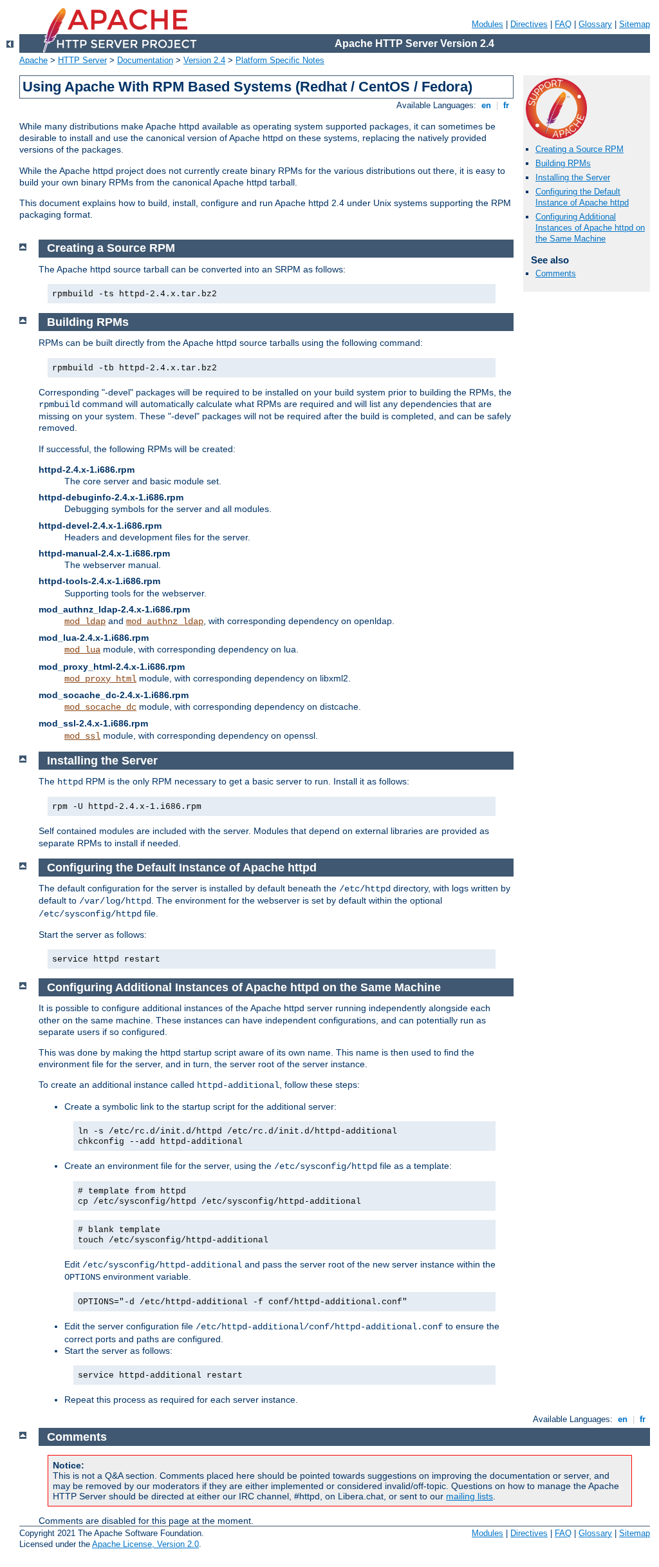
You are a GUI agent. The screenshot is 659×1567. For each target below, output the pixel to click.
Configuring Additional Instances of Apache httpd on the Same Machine (590, 227)
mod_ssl (82, 736)
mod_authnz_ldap (164, 621)
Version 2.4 (204, 60)
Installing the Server (572, 177)
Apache (33, 60)
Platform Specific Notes (280, 60)
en (486, 105)
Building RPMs (563, 163)
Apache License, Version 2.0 (145, 1544)
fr (506, 105)
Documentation (145, 60)
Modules (487, 24)
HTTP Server (82, 60)
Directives (529, 24)
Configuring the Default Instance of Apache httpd (582, 197)
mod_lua (82, 650)
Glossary (595, 24)
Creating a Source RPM (579, 149)
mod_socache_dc (100, 707)
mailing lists (469, 1496)
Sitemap (634, 24)
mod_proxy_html (100, 679)
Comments (555, 273)
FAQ (563, 24)
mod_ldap (85, 621)
